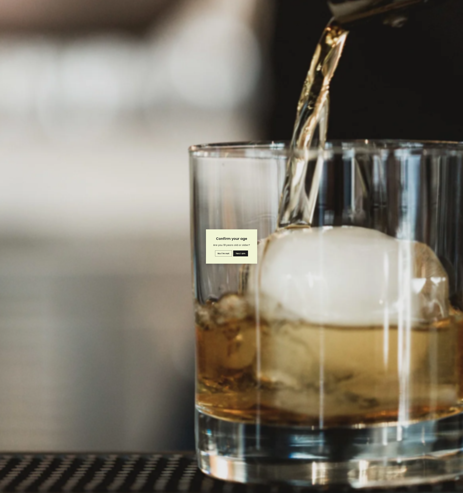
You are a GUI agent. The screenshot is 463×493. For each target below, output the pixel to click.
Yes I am (240, 253)
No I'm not (223, 253)
